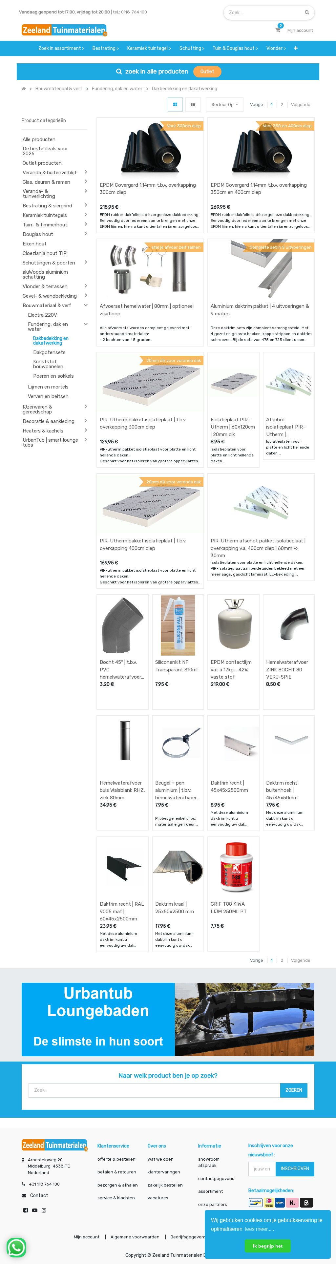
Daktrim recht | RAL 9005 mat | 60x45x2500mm (122, 911)
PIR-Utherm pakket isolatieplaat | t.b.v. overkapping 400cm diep (143, 544)
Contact (39, 1195)
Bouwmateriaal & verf (47, 305)
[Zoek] (307, 12)
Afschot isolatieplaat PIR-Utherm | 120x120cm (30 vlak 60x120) (288, 427)
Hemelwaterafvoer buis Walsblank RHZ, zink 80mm (122, 790)
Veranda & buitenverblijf (50, 173)
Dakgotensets (49, 352)
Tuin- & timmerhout (45, 225)
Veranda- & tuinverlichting (39, 193)
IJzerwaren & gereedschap (37, 409)
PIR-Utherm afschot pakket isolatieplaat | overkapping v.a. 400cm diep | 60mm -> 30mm (258, 548)
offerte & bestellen (116, 1159)
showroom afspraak (209, 1162)
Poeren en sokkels (53, 376)
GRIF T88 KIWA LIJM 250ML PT (229, 908)
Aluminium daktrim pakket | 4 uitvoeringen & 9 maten (260, 310)
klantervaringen (164, 1171)
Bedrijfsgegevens (189, 1236)
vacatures (158, 1197)
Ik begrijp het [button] (268, 1246)
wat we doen (161, 1159)
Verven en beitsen (48, 396)
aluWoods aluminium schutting (45, 274)
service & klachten (116, 1197)
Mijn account (86, 1236)
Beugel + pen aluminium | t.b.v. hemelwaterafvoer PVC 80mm (176, 790)
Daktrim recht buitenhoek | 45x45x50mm (282, 790)
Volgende (300, 104)
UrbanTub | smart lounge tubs (50, 442)
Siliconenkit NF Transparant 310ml (176, 666)
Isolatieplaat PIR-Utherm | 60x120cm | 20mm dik (233, 427)
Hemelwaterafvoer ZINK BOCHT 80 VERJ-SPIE (287, 669)
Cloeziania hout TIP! (45, 253)
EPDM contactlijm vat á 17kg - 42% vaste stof (231, 669)
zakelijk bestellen (165, 1185)
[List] (193, 104)
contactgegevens (216, 1178)
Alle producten (39, 139)
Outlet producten (42, 163)
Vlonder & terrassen (45, 286)
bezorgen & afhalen (117, 1185)
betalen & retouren (116, 1171)
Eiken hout (35, 244)
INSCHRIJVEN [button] (295, 1168)
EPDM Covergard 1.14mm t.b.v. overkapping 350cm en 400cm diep (259, 189)
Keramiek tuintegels (45, 215)
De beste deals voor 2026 (45, 151)
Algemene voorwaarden (135, 1236)
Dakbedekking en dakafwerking (51, 341)
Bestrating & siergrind (47, 206)
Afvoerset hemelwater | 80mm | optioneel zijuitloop (147, 310)
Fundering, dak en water (48, 326)
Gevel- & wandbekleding (50, 296)
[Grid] (175, 104)
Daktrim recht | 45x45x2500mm (229, 786)
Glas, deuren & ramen (46, 182)
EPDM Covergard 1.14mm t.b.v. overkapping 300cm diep (148, 189)
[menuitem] (61, 48)
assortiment (210, 1191)
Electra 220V (42, 315)
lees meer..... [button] (259, 1229)
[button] (296, 48)
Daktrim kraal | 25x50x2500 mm (174, 908)
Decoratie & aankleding (48, 421)
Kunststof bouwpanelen (48, 364)
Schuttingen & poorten (49, 263)
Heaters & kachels (43, 431)
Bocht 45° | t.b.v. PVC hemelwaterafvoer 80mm (120, 669)
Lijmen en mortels (48, 387)
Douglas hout (38, 234)
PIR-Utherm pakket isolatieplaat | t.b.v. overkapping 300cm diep (143, 423)
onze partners (212, 1204)
